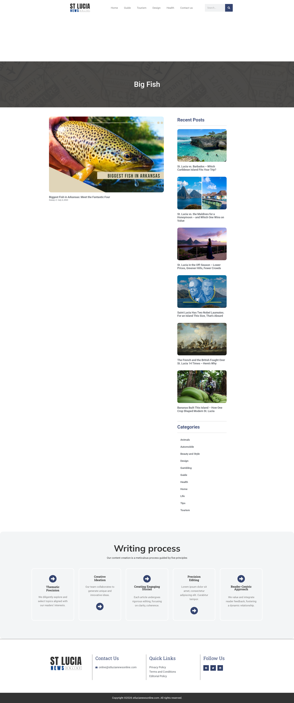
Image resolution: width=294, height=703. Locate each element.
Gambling (186, 467)
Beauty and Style (190, 453)
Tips (182, 503)
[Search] (229, 8)
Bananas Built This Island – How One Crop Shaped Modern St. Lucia (199, 409)
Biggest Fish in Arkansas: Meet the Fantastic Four (79, 197)
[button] (206, 668)
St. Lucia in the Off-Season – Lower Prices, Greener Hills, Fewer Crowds (199, 266)
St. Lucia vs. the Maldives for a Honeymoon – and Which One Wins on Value (200, 217)
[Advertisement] (147, 38)
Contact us (186, 7)
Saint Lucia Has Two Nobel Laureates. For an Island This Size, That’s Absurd (200, 314)
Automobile (187, 446)
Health (170, 7)
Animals (185, 439)
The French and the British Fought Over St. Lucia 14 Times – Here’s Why (201, 361)
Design (156, 7)
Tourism (141, 7)
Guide (127, 7)
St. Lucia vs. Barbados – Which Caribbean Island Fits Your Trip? (196, 168)
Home (114, 7)
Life (182, 496)
